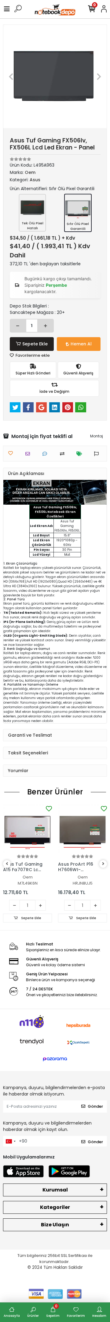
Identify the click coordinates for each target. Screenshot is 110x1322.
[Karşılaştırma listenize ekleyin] (63, 454)
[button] (11, 76)
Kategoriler (55, 1207)
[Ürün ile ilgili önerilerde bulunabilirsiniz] (98, 454)
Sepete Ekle (35, 344)
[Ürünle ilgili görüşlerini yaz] (46, 454)
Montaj (96, 436)
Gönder (95, 1106)
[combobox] (10, 1141)
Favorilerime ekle (32, 355)
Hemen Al (81, 344)
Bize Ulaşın (55, 1224)
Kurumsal (55, 1189)
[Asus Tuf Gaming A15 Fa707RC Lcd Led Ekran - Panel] (27, 828)
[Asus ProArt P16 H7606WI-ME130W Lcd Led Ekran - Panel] (82, 828)
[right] (103, 864)
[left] (7, 864)
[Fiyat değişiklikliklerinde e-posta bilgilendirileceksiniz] (81, 454)
